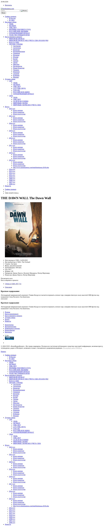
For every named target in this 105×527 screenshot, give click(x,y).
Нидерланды (17, 66)
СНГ (10, 81)
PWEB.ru (78, 348)
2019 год (12, 131)
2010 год (12, 177)
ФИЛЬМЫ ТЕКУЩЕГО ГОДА (20, 29)
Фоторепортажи (10, 326)
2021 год (12, 116)
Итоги (7, 107)
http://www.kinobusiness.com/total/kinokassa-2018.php (31, 167)
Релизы (7, 312)
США (11, 96)
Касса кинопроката (11, 314)
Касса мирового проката (13, 37)
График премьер (10, 16)
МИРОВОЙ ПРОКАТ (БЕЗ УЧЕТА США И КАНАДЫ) (28, 40)
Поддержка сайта (69, 348)
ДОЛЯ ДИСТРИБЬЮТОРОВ (19, 35)
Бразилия (16, 50)
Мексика (16, 64)
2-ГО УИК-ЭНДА (19, 88)
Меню (3, 13)
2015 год (12, 160)
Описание (8, 287)
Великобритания (19, 51)
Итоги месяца (18, 110)
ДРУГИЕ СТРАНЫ (16, 44)
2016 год (12, 153)
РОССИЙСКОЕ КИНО (21, 92)
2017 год (12, 145)
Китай (15, 59)
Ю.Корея (16, 75)
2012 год (12, 173)
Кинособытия (10, 330)
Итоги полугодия (19, 114)
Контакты (8, 5)
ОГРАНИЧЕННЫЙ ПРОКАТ (19, 33)
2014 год (12, 169)
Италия (15, 57)
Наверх (3, 351)
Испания (16, 55)
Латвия (15, 61)
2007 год (12, 182)
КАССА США (14, 42)
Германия (16, 53)
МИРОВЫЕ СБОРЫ (20, 103)
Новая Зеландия (18, 68)
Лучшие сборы (10, 79)
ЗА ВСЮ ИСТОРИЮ (20, 101)
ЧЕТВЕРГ (12, 26)
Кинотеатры (9, 325)
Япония (16, 77)
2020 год (12, 123)
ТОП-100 (16, 90)
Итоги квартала (18, 112)
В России (12, 18)
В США (12, 20)
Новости (8, 186)
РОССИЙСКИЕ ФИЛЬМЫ (18, 31)
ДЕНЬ (11, 24)
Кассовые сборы (10, 22)
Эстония (16, 73)
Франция (16, 72)
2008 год (12, 180)
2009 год (12, 178)
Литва (15, 62)
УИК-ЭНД (13, 27)
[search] (24, 11)
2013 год (12, 171)
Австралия (17, 46)
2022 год (12, 108)
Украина (16, 70)
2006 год (12, 184)
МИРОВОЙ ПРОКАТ (17, 38)
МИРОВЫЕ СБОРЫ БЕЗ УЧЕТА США (27, 105)
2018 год (12, 138)
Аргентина (17, 48)
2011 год (12, 175)
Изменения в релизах (12, 328)
